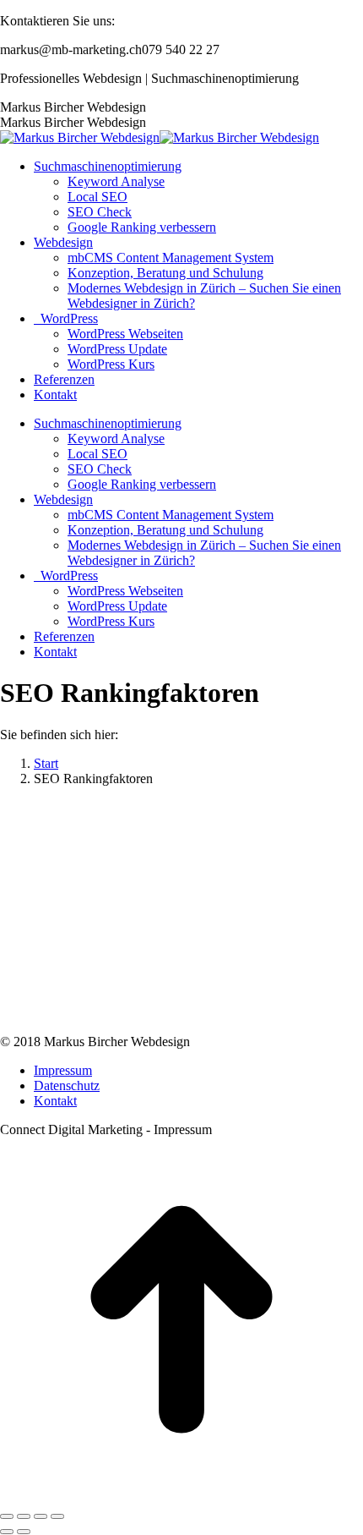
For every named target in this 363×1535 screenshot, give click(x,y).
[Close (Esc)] (7, 1516)
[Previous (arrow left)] (7, 1531)
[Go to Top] (181, 1496)
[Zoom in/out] (57, 1516)
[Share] (23, 1516)
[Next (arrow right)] (23, 1531)
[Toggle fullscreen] (40, 1516)
